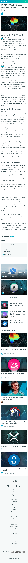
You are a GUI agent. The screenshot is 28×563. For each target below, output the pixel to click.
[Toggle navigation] (25, 1)
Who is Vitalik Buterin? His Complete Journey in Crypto (12, 398)
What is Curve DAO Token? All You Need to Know (13, 350)
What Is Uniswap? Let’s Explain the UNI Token (13, 374)
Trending (14, 509)
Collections (14, 533)
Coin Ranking (14, 499)
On (14, 491)
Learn (11, 236)
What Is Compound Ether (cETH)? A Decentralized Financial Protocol (12, 289)
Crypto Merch (14, 524)
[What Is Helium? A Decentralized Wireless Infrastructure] (4, 323)
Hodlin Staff (7, 13)
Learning (7, 251)
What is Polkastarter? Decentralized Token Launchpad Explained (16, 303)
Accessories (14, 531)
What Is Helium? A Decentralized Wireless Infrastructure (16, 322)
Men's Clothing (14, 528)
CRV (2, 37)
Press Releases (14, 518)
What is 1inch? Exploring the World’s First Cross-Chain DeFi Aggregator (14, 422)
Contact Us (14, 543)
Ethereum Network (8, 41)
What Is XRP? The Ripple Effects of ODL (13, 446)
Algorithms (14, 504)
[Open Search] (22, 1)
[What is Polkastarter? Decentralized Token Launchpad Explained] (4, 305)
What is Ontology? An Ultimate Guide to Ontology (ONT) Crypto (13, 273)
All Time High (14, 501)
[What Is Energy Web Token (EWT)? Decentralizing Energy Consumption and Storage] (4, 314)
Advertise (14, 541)
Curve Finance (13, 240)
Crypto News (8, 249)
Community (14, 497)
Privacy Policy (13, 555)
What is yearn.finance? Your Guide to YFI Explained (14, 469)
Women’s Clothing (14, 526)
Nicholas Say (6, 402)
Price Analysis (8, 254)
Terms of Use (6, 555)
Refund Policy (20, 555)
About (14, 539)
